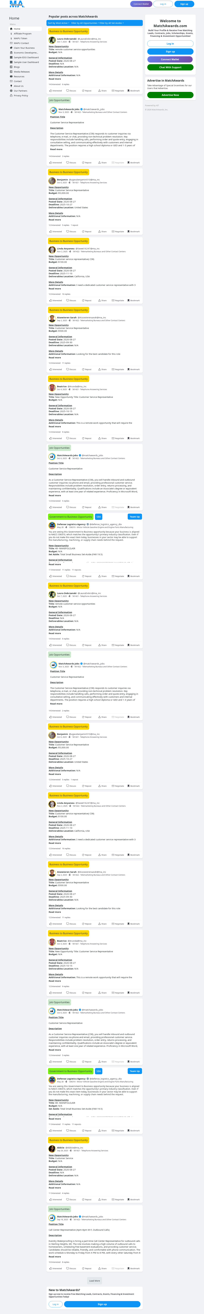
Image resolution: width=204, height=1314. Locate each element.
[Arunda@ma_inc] (52, 387)
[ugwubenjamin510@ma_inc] (52, 180)
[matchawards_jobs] (53, 110)
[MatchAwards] (17, 4)
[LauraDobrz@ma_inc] (52, 40)
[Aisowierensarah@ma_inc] (52, 318)
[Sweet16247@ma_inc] (52, 249)
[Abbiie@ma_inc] (52, 1148)
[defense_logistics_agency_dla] (52, 525)
